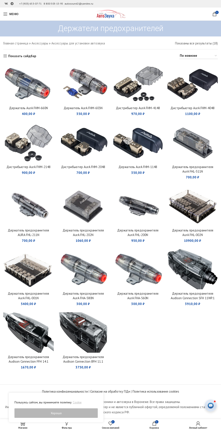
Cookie (77, 402)
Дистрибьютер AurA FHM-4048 (192, 108)
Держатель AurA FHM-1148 (137, 167)
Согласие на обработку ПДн (110, 391)
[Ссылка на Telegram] (12, 4)
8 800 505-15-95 (53, 3)
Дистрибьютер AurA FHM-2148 (28, 167)
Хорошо (56, 413)
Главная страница (15, 43)
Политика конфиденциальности (65, 391)
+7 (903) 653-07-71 (30, 3)
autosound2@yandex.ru (79, 3)
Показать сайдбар (22, 56)
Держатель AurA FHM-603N (83, 108)
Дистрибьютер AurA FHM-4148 (138, 108)
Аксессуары (40, 43)
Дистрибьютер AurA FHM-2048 (83, 167)
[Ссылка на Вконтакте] (6, 4)
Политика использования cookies (156, 391)
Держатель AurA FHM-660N (28, 108)
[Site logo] (110, 14)
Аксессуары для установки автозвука (78, 43)
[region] (56, 407)
